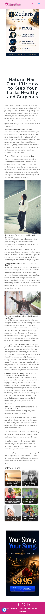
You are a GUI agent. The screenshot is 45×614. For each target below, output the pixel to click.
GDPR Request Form (31, 608)
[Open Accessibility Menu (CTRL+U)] (4, 609)
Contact (22, 611)
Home (7, 608)
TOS (20, 608)
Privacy (14, 608)
